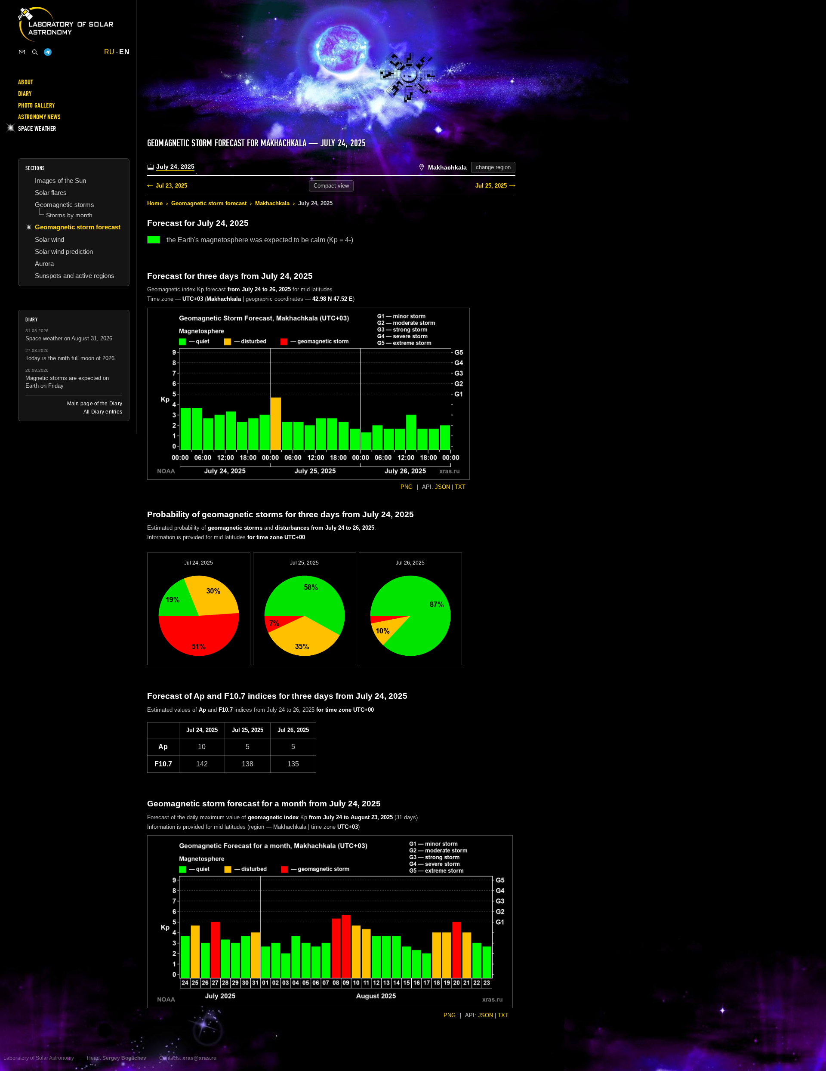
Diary (25, 94)
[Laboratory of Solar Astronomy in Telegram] (48, 52)
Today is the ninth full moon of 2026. (70, 358)
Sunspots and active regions (74, 275)
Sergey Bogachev (124, 1058)
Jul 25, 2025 (491, 185)
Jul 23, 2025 (171, 185)
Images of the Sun (60, 180)
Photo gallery (36, 105)
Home (155, 203)
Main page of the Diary (94, 404)
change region (493, 167)
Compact (331, 185)
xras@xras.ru (199, 1058)
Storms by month (69, 215)
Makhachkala (272, 203)
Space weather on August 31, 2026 (68, 338)
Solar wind (49, 239)
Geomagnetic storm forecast (209, 203)
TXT (460, 487)
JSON (442, 487)
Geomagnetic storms (64, 204)
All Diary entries (102, 412)
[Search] (35, 52)
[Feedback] (22, 52)
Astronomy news (39, 117)
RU (109, 52)
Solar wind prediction (64, 251)
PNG (407, 487)
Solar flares (51, 192)
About (25, 82)
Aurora (44, 263)
